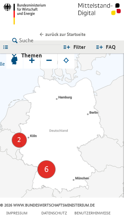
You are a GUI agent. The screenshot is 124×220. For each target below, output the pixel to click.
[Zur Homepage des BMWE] (31, 13)
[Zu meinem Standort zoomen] (66, 60)
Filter (79, 47)
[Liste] (7, 47)
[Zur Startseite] (99, 13)
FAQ (111, 47)
